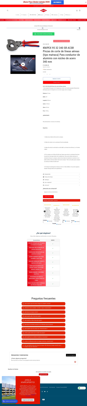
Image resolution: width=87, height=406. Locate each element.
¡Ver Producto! (57, 2)
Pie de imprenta (52, 387)
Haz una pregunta (71, 355)
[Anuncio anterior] (6, 6)
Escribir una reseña (43, 374)
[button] (7, 10)
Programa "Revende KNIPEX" (61, 387)
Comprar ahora (56, 82)
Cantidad (44, 71)
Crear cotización (48, 196)
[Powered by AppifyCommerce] (75, 362)
